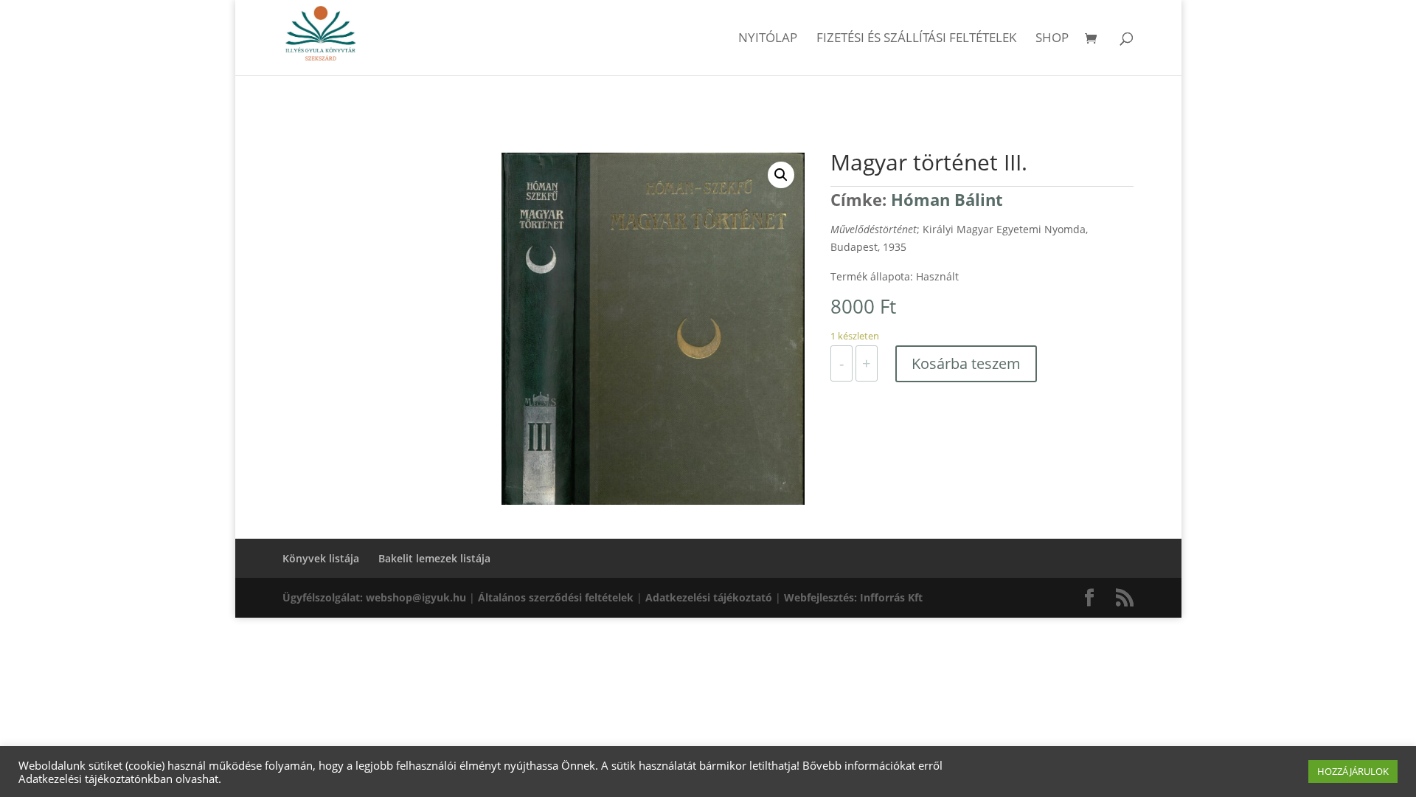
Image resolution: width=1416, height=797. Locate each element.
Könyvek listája (320, 558)
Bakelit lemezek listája (434, 558)
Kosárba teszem (966, 363)
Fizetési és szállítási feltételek (916, 39)
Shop (1052, 39)
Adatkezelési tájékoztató (708, 597)
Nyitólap (767, 39)
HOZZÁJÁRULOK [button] (1353, 771)
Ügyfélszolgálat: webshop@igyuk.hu (374, 597)
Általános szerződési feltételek (556, 597)
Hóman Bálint (947, 199)
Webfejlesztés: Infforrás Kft (853, 597)
